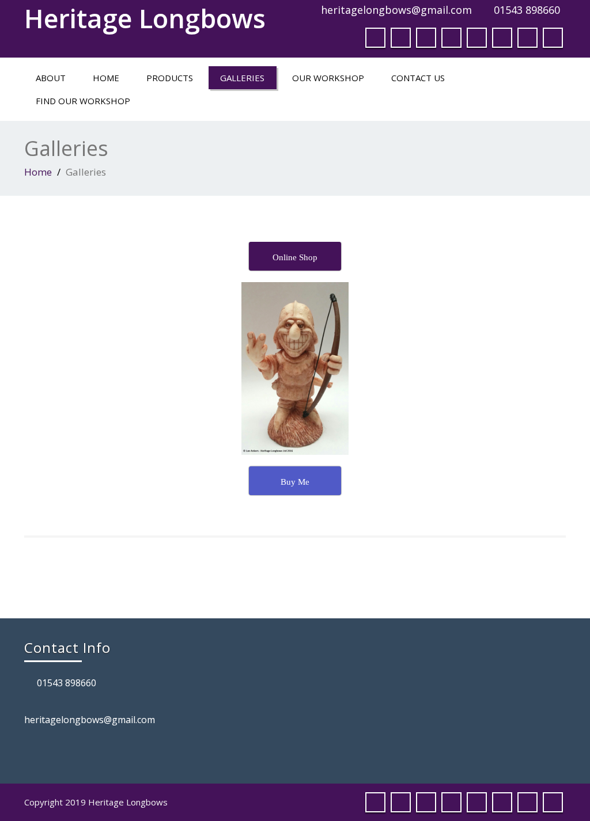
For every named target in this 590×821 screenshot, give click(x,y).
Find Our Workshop (83, 101)
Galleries (242, 77)
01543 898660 (527, 10)
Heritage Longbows (145, 18)
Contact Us (418, 77)
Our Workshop (328, 77)
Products (169, 77)
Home (106, 77)
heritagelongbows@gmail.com (396, 10)
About (51, 77)
